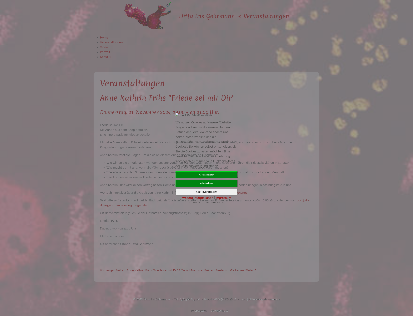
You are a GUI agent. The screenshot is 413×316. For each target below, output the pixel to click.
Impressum (223, 197)
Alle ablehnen (206, 183)
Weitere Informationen (197, 197)
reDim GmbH (217, 202)
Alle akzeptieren (206, 175)
